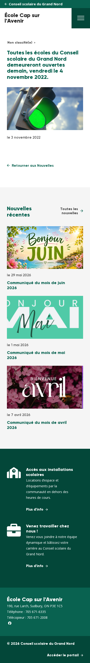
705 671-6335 (35, 611)
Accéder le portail (63, 655)
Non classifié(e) (20, 42)
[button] (80, 19)
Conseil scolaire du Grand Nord (35, 4)
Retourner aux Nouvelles (32, 165)
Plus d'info (35, 509)
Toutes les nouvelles (69, 211)
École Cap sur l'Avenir (22, 18)
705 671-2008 (37, 617)
